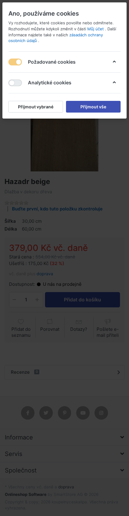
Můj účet (96, 28)
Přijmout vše (93, 106)
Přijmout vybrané (35, 106)
